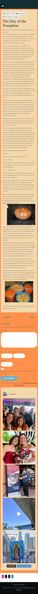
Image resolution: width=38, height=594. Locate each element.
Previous (7, 317)
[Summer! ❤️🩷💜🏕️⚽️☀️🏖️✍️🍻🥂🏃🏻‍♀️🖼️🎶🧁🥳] (19, 414)
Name (3, 352)
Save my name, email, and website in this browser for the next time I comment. (18, 372)
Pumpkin (16, 17)
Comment (4, 330)
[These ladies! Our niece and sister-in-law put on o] (19, 447)
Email (15, 352)
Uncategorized (21, 13)
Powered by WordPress (19, 584)
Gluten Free (10, 17)
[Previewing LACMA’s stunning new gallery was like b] (19, 514)
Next (32, 317)
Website (3, 360)
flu (6, 17)
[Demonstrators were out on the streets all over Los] (19, 547)
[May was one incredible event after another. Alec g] (19, 481)
